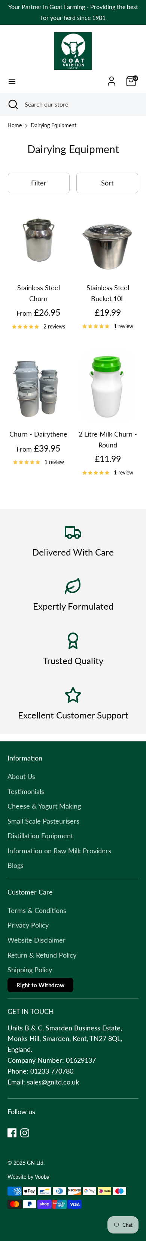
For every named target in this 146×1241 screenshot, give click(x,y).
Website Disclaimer (36, 940)
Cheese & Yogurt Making (44, 806)
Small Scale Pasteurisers (43, 821)
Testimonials (25, 791)
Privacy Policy (28, 925)
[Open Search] (12, 104)
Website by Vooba (28, 1177)
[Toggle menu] (11, 81)
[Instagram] (24, 1132)
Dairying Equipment (53, 125)
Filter (38, 183)
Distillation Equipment (40, 835)
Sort (107, 183)
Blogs (15, 865)
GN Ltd (35, 1163)
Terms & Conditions (36, 910)
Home (14, 125)
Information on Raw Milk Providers (59, 850)
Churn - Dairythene (38, 434)
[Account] (111, 79)
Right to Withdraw (40, 985)
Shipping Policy (29, 969)
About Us (21, 776)
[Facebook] (11, 1132)
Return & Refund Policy (41, 955)
